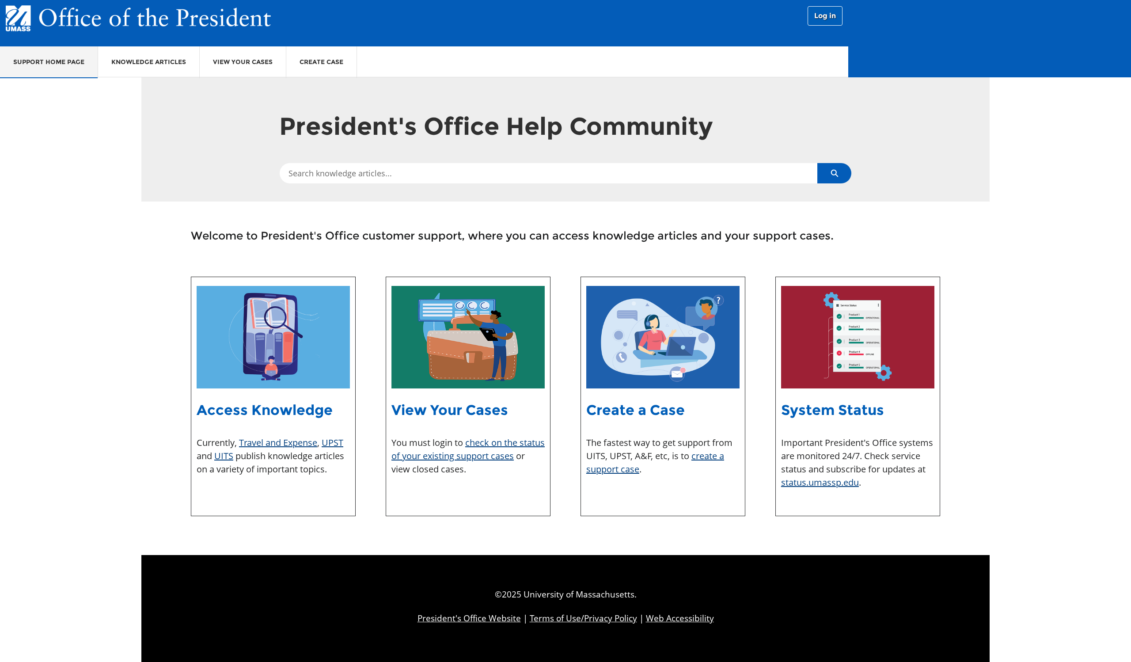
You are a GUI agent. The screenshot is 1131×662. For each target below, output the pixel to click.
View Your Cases (243, 62)
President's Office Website (469, 618)
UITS (223, 456)
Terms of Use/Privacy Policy (583, 618)
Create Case (321, 62)
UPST (332, 443)
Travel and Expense (278, 443)
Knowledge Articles (148, 62)
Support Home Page (48, 62)
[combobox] (548, 173)
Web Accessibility (680, 618)
